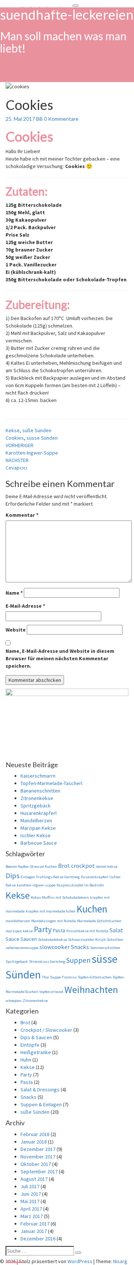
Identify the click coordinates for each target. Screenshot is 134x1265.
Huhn (25, 1059)
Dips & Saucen (36, 1037)
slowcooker (54, 947)
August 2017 (34, 1179)
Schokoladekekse (52, 939)
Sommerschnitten (105, 947)
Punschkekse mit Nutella (87, 931)
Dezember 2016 (37, 1238)
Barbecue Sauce (38, 842)
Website (16, 629)
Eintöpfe (29, 1044)
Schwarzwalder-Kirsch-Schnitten (95, 939)
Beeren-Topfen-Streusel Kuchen (31, 866)
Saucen (28, 939)
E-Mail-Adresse (25, 606)
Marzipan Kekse (38, 828)
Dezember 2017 (37, 1149)
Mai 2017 (29, 1201)
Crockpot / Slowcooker (46, 1030)
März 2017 (31, 1216)
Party (43, 929)
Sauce (12, 939)
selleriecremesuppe (22, 947)
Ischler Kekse (35, 835)
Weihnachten (91, 989)
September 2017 (39, 1171)
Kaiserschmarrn (37, 775)
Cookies (15, 437)
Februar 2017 (35, 1223)
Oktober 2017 (35, 1164)
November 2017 (37, 1156)
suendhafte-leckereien (36, 9)
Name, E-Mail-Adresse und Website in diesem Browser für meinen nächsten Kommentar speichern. (60, 658)
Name (14, 592)
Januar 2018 (33, 1141)
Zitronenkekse (36, 798)
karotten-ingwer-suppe (36, 885)
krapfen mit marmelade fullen (51, 911)
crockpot (83, 865)
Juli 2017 (29, 1186)
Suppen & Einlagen (41, 1104)
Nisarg (120, 1261)
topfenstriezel (51, 991)
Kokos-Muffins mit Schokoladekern (60, 897)
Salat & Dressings (40, 1089)
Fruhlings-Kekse (49, 877)
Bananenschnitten (40, 790)
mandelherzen (18, 920)
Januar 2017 (33, 1231)
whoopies (14, 1000)
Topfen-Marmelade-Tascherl (51, 783)
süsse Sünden (42, 437)
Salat (116, 930)
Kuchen (92, 909)
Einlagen (27, 877)
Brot (64, 865)
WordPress (79, 1261)
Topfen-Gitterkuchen (95, 977)
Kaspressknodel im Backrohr (80, 885)
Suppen (78, 960)
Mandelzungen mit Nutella (53, 920)
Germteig (72, 877)
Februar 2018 (35, 1134)
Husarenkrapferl (38, 813)
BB (39, 119)
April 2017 (31, 1208)
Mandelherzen (36, 820)
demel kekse (106, 866)
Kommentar (22, 515)
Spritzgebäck (35, 805)
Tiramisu (69, 977)
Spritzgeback (17, 961)
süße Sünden (36, 430)
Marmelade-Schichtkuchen (99, 920)
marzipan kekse (19, 931)
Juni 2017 (30, 1193)
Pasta (59, 930)
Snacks (80, 947)
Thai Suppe (51, 977)
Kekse (13, 430)
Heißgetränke (35, 1052)
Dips (12, 875)
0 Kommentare (61, 119)
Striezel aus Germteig (47, 961)
